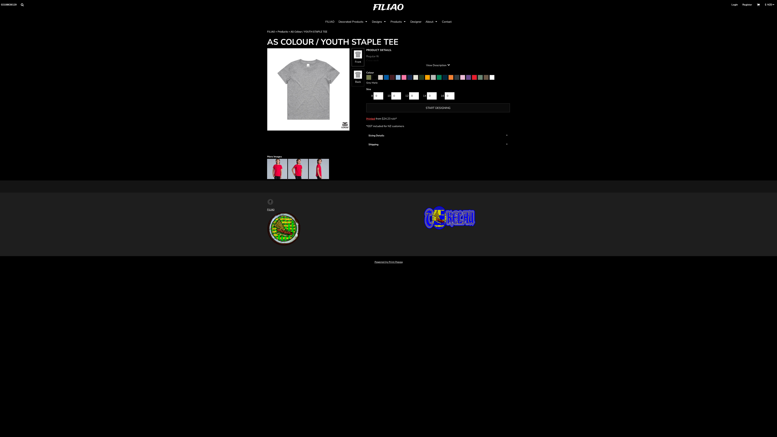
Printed (370, 118)
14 (424, 96)
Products (283, 31)
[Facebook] (270, 202)
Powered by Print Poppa (389, 261)
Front (358, 62)
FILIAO (271, 31)
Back (358, 82)
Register (747, 4)
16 (442, 96)
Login (734, 4)
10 (389, 96)
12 (407, 96)
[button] (22, 4)
